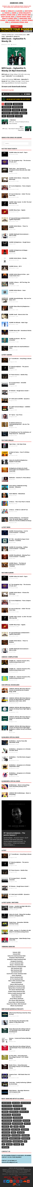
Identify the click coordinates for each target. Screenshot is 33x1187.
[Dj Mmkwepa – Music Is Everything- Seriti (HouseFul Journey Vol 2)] (5, 788)
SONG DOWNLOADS (20, 34)
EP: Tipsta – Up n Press (15, 414)
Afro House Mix (17, 1106)
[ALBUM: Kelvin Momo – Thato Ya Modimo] (5, 229)
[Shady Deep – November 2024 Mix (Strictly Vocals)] (5, 925)
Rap (3, 1144)
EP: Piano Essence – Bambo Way (18, 374)
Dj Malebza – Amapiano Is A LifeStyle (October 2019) (20, 749)
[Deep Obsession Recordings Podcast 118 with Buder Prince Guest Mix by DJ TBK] (5, 1049)
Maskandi (5, 1138)
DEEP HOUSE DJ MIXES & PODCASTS (12, 1009)
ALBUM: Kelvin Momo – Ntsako (18, 258)
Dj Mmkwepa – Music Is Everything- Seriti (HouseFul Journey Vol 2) (19, 785)
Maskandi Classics (15, 1138)
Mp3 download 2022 (16, 970)
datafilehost (6, 110)
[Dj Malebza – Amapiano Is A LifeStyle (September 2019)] (5, 768)
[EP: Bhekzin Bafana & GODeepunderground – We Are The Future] (5, 426)
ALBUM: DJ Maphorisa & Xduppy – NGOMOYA (18, 250)
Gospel (22, 1126)
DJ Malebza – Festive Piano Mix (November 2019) (18, 741)
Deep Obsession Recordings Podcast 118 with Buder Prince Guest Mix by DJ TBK (20, 1048)
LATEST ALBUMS (7, 355)
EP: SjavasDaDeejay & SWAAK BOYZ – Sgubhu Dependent (19, 218)
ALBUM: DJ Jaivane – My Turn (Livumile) (17, 339)
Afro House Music (7, 1109)
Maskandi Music (6, 1141)
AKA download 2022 (16, 968)
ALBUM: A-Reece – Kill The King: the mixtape (19, 283)
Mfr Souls (23, 113)
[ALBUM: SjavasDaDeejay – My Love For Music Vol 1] (5, 301)
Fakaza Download (16, 982)
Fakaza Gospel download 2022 (16, 993)
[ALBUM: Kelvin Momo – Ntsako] (5, 261)
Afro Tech (17, 1109)
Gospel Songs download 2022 (16, 991)
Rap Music (9, 1144)
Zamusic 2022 (16, 952)
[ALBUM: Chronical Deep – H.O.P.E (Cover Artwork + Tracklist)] (5, 534)
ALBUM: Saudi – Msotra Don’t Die (18, 314)
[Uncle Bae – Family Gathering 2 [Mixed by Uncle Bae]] (5, 1085)
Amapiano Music (17, 107)
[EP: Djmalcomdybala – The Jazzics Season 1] (5, 369)
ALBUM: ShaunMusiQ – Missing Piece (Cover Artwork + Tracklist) (19, 555)
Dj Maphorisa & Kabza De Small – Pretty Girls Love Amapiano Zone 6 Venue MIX (19, 469)
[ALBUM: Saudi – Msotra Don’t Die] (5, 317)
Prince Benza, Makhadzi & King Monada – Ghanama (18, 486)
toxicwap (18, 116)
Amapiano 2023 (24, 1111)
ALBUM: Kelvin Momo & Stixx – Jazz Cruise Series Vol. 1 (19, 275)
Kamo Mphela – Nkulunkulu (17, 493)
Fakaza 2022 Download (16, 984)
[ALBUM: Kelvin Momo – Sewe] (5, 293)
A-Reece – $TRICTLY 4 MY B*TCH (18, 509)
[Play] (3, 94)
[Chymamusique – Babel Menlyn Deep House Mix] (5, 941)
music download (16, 975)
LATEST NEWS (6, 527)
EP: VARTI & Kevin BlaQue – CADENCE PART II (19, 407)
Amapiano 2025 (6, 1114)
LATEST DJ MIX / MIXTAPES (10, 902)
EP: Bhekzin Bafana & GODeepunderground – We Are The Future (19, 424)
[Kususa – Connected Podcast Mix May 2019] (5, 1041)
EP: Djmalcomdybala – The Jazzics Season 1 (19, 367)
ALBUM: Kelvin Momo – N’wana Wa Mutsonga (19, 178)
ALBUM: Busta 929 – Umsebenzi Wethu (20, 330)
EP (11, 1126)
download (16, 110)
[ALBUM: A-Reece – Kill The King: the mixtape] (5, 285)
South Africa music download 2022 (16, 973)
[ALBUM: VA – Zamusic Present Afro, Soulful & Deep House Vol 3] (5, 664)
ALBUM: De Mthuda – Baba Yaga (18, 322)
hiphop (13, 1132)
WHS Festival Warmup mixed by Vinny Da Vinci (20, 1013)
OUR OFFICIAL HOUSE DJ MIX (10, 685)
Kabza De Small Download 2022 (16, 956)
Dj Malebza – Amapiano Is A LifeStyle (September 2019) (20, 765)
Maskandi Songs (17, 1141)
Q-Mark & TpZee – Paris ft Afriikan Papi (19, 452)
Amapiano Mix (6, 107)
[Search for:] (16, 143)
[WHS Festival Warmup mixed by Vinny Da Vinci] (5, 1016)
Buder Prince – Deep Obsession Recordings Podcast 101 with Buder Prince (19, 1066)
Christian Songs (6, 1120)
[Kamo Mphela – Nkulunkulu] (5, 497)
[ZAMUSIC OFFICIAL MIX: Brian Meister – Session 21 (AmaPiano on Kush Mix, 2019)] (5, 720)
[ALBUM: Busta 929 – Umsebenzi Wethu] (5, 333)
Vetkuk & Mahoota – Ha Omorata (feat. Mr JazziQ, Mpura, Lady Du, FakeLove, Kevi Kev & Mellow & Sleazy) (20, 519)
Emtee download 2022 (16, 977)
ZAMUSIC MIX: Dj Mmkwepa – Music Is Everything (20, 793)
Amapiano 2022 (18, 104)
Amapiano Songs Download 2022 (16, 959)
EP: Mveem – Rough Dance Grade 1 (19, 390)
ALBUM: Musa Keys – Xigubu (17, 210)
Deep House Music (17, 1123)
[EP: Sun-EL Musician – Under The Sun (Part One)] (5, 197)
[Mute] (25, 94)
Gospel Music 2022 (16, 995)
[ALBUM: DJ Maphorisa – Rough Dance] (5, 245)
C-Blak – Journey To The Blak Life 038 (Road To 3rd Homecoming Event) (20, 931)
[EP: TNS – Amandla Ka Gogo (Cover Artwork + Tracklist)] (5, 542)
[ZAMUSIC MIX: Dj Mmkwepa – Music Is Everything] (5, 796)
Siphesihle (10, 116)
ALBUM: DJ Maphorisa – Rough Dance (19, 242)
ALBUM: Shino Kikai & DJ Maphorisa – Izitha (19, 307)
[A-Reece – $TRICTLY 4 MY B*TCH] (5, 513)
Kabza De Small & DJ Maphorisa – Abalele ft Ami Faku (18, 460)
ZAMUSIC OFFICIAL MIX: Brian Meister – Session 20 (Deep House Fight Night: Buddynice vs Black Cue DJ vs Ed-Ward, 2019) (20, 728)
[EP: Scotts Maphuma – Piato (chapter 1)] (5, 189)
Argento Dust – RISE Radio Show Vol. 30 (19, 1075)
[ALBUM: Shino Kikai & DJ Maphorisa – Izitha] (5, 309)
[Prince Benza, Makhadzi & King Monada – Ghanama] (5, 489)
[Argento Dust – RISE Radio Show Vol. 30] (5, 1077)
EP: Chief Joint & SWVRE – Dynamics (19, 398)
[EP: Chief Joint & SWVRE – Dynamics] (5, 402)
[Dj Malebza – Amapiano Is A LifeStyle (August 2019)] (5, 776)
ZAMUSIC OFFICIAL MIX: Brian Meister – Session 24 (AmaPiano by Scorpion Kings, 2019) (20, 690)
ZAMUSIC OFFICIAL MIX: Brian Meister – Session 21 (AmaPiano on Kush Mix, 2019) (20, 718)
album (23, 1109)
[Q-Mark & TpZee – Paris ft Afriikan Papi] (5, 455)
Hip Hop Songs (16, 1135)
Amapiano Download (16, 961)
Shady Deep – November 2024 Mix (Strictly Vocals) (18, 923)
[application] (16, 94)
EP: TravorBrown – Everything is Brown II (20, 359)
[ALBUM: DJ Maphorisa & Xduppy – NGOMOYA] (5, 253)
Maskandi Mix (25, 1138)
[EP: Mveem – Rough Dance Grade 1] (5, 394)
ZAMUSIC (14, 44)
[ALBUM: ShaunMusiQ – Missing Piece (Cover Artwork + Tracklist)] (5, 558)
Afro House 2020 (6, 1106)
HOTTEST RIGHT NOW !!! (9, 149)
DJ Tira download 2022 (16, 979)
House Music (6, 113)
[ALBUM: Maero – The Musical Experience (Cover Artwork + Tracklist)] (5, 566)
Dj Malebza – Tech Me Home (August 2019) (20, 757)
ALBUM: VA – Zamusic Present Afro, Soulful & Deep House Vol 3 (19, 661)
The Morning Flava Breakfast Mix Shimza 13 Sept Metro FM (18, 1021)
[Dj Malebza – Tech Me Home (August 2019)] (5, 760)
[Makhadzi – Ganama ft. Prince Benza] (5, 481)
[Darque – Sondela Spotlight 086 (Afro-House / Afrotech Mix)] (5, 909)
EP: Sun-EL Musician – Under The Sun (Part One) (19, 194)
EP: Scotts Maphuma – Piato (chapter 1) (20, 186)
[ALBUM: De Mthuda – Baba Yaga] (5, 325)
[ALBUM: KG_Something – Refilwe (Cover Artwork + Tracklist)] (5, 550)
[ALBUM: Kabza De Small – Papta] (5, 155)
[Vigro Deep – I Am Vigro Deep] (5, 447)
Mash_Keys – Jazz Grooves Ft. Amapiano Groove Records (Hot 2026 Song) (19, 170)
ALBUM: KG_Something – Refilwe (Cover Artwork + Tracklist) (18, 547)
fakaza (24, 110)
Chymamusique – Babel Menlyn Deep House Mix (19, 939)
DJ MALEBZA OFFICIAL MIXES (10, 737)
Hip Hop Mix (21, 1132)
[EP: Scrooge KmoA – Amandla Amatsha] (5, 386)
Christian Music (17, 1117)
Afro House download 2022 (16, 989)
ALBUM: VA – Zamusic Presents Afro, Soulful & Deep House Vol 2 (19, 669)
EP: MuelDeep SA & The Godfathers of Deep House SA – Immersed (20, 432)
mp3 (4, 116)
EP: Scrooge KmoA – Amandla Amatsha (17, 383)
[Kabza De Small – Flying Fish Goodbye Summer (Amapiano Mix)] (5, 917)
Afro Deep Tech (6, 1103)
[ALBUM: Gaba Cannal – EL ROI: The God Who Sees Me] (5, 205)
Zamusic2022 (16, 954)
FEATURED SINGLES (7, 440)
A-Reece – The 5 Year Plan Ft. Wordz (19, 501)
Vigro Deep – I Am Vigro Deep (17, 444)
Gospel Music (6, 1129)
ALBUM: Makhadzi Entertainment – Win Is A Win (19, 234)
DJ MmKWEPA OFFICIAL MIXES (11, 781)
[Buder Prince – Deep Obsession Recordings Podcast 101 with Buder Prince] (5, 1068)
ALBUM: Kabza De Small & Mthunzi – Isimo (19, 347)
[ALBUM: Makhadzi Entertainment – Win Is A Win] (5, 237)
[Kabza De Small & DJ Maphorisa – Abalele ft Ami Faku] (5, 463)
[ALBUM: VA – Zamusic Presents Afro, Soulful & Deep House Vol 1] (5, 680)
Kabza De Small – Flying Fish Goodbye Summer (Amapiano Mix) (20, 915)
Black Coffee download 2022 (16, 980)
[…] (14, 845)
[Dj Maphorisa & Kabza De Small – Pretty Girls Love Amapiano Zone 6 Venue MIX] (5, 471)
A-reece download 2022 (16, 963)
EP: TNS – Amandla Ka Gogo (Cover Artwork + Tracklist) (19, 539)
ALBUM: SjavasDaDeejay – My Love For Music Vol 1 (20, 299)
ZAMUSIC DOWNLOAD (8, 34)
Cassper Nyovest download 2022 (16, 966)
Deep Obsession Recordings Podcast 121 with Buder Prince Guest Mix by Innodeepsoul (19, 1030)
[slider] (28, 94)
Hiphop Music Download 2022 (16, 988)
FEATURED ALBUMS (8, 573)
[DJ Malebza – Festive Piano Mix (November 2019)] (5, 744)
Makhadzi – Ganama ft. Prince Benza (19, 477)
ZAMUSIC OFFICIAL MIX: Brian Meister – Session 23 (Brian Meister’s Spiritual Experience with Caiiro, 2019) (20, 699)
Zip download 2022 (16, 972)
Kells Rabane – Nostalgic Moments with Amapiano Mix (19, 1091)
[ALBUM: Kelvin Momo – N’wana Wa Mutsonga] (5, 181)
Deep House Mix (6, 1123)
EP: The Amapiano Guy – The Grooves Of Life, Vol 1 (20, 161)
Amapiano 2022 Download (16, 957)
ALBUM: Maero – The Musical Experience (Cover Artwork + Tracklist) (17, 564)
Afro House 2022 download (16, 1000)
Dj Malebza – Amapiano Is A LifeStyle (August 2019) (20, 773)
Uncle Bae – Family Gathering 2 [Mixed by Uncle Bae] (20, 1083)
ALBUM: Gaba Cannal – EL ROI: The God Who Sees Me (20, 202)
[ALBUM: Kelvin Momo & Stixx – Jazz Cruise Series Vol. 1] (5, 277)
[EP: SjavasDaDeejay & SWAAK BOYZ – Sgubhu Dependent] (5, 221)
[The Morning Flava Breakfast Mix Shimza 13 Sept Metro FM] (5, 1024)
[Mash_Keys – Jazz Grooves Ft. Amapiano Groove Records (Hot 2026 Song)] (5, 171)
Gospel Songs (15, 1129)
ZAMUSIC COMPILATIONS (10, 657)
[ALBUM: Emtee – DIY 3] (5, 269)
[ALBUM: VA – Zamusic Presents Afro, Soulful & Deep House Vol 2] (5, 672)
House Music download (16, 998)
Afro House (16, 1103)
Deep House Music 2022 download (16, 1004)
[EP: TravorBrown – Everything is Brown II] (5, 361)
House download (16, 997)
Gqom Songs (5, 1132)
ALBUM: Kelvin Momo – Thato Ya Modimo (18, 226)
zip (22, 1144)
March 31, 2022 (6, 44)
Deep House (26, 1120)
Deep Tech (27, 1123)
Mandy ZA (15, 113)
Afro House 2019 (25, 1103)
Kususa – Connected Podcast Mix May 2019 (20, 1038)
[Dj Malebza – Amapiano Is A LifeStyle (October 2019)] (5, 752)
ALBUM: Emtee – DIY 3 (15, 266)
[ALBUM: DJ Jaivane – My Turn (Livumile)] (5, 341)
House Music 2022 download (16, 1002)
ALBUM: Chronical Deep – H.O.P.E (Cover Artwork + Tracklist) (18, 531)
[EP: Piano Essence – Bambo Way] (5, 378)
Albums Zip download (16, 1005)
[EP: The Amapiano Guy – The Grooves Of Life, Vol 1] (5, 163)
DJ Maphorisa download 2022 (16, 986)
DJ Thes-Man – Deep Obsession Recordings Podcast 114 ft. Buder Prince (18, 1057)
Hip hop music (6, 1135)
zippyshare (5, 1147)
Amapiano (8, 104)
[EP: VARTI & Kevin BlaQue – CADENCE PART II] (5, 410)
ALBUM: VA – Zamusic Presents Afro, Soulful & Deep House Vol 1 (19, 677)
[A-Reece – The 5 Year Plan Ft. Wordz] (5, 505)
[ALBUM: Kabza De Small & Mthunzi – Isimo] (5, 350)
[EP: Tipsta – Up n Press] (5, 418)
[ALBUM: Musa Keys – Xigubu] (5, 213)
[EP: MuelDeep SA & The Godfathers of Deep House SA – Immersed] (5, 435)
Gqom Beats (25, 1129)
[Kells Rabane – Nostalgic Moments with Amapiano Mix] (5, 1093)
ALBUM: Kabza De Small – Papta (18, 152)
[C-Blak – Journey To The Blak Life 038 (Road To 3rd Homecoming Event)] (5, 933)
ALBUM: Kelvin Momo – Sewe (17, 290)
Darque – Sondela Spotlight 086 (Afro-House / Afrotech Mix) (20, 907)
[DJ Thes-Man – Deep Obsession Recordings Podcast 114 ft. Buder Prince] (5, 1059)
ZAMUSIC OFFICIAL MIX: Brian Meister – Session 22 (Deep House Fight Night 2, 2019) (20, 709)
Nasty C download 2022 (16, 964)
